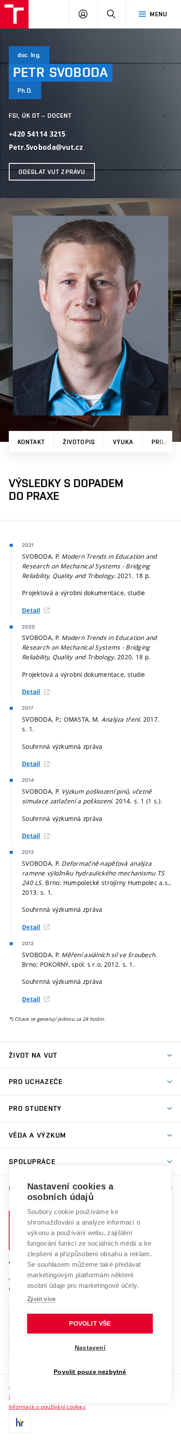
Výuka (123, 441)
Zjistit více (41, 1299)
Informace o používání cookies (47, 1406)
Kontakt (31, 441)
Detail (31, 610)
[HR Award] (20, 1422)
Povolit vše (90, 1323)
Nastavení (90, 1347)
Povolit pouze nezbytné (90, 1372)
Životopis (79, 441)
